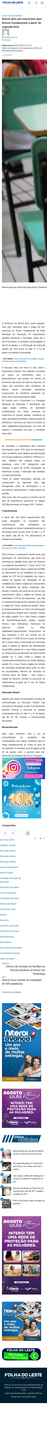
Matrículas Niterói (8, 904)
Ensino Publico (6, 872)
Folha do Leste (11, 37)
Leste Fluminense (9, 16)
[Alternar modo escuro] (36, 3)
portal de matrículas (9, 925)
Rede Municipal (7, 936)
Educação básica (7, 851)
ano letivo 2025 (7, 840)
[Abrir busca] (29, 3)
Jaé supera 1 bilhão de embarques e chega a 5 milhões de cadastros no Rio (28, 1179)
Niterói (19, 16)
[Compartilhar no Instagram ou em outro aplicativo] (28, 833)
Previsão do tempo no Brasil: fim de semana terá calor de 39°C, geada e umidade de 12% (28, 1191)
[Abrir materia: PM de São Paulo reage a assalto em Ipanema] (6, 1203)
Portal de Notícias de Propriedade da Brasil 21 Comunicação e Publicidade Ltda (23, 1387)
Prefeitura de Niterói (9, 931)
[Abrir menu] (42, 3)
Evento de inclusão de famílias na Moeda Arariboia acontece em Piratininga (25, 970)
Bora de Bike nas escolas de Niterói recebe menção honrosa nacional (28, 1152)
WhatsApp (6, 40)
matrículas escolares (9, 898)
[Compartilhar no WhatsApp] (21, 833)
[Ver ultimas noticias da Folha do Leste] (21, 1138)
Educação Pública (8, 861)
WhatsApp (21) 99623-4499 (23, 1397)
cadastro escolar (8, 845)
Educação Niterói (8, 856)
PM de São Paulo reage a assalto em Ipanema (29, 1202)
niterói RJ (4, 920)
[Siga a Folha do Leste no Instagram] (23, 768)
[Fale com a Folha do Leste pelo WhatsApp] (21, 1354)
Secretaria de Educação (11, 947)
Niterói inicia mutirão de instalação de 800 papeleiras (22, 982)
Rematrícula (5, 942)
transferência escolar (10, 953)
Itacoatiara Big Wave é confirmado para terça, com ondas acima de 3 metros (27, 1166)
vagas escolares (7, 958)
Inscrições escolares (9, 887)
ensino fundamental (9, 867)
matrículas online (8, 909)
